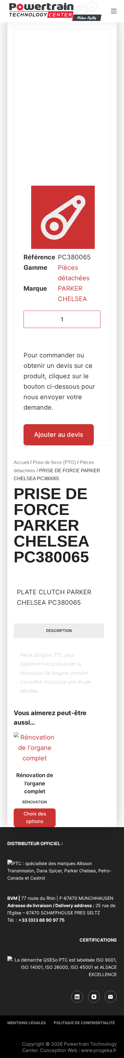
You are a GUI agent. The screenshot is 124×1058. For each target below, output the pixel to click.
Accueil (21, 462)
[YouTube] (94, 997)
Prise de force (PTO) (54, 462)
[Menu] (114, 11)
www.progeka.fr (99, 1050)
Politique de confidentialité (84, 1022)
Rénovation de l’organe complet (34, 783)
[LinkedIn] (77, 997)
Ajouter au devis (58, 434)
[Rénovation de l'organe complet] (35, 748)
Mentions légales (26, 1022)
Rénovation (34, 802)
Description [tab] (59, 630)
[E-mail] (111, 997)
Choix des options (35, 818)
